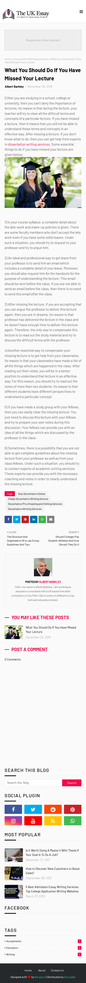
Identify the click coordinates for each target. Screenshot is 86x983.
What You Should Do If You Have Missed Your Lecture (51, 630)
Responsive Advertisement (43, 40)
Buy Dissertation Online (31, 493)
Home (8, 58)
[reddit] (53, 809)
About (41, 970)
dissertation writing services (29, 144)
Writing (43, 954)
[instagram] (13, 820)
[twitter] (33, 809)
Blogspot (40, 976)
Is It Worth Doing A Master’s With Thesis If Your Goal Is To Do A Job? (52, 853)
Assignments (43, 941)
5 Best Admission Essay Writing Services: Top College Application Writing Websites (52, 889)
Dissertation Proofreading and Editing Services (35, 503)
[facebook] (13, 809)
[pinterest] (72, 809)
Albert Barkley (14, 86)
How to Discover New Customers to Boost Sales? (53, 871)
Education (43, 947)
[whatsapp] (72, 820)
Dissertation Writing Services (31, 58)
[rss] (53, 820)
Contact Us (57, 970)
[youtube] (33, 820)
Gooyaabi (69, 976)
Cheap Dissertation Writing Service (28, 498)
